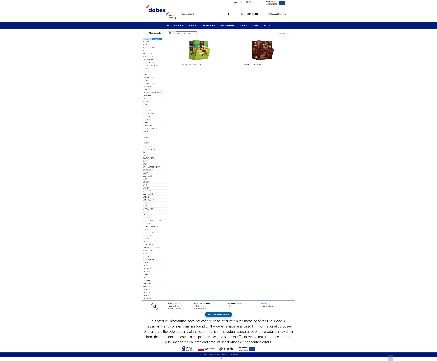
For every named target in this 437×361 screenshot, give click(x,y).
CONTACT (243, 25)
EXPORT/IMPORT (227, 25)
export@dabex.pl (279, 14)
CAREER (266, 25)
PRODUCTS (192, 25)
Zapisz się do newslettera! (218, 314)
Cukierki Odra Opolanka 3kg (190, 64)
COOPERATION (208, 25)
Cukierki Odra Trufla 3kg (252, 64)
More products (155, 33)
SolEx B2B (219, 359)
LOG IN (255, 25)
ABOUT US (178, 25)
